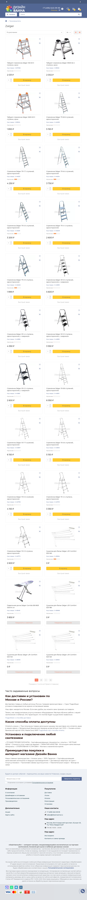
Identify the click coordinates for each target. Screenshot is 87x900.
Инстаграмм (49, 835)
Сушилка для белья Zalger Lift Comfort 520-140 (22, 656)
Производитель (15, 21)
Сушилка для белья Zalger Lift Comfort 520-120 (61, 656)
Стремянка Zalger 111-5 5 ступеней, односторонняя (20, 498)
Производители (11, 801)
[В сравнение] (39, 43)
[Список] (80, 32)
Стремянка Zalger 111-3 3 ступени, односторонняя (20, 552)
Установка (48, 804)
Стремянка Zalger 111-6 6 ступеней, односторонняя (59, 444)
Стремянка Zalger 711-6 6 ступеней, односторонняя (60, 172)
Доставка (48, 792)
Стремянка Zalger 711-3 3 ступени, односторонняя (20, 281)
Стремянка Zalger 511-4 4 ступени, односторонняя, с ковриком (20, 335)
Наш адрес (49, 832)
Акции (7, 812)
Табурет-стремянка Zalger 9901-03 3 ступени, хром (21, 118)
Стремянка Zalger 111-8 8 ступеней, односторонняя (59, 389)
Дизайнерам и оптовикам (15, 795)
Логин (47, 795)
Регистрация (49, 801)
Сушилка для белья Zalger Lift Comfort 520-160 (61, 552)
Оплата (47, 798)
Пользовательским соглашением (61, 868)
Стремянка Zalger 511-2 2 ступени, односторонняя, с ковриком (20, 389)
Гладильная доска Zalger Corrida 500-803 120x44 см (23, 606)
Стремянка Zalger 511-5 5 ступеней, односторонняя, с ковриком (59, 281)
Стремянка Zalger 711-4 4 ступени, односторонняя (59, 227)
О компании (10, 792)
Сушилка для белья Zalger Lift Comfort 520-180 (61, 606)
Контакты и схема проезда (55, 838)
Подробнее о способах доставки (18, 718)
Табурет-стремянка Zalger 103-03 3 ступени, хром (20, 64)
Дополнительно (12, 808)
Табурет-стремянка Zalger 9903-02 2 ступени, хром (60, 64)
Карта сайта (9, 815)
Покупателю (50, 789)
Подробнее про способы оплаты (51, 730)
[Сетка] (76, 32)
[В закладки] (39, 39)
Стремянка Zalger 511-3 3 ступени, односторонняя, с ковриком (59, 335)
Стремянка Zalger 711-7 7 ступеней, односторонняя (20, 172)
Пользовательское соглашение (17, 798)
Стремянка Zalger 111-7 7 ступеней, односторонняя (20, 444)
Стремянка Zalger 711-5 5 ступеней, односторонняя (20, 227)
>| (50, 680)
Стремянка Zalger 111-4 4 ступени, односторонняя (59, 498)
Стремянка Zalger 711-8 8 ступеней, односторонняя (60, 118)
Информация (11, 789)
